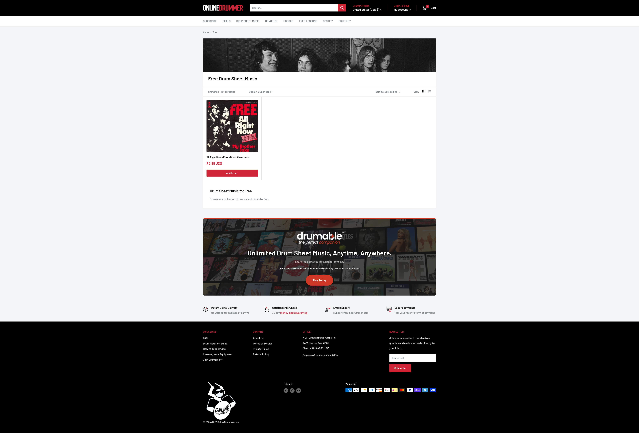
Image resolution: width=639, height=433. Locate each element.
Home (206, 32)
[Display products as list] (429, 91)
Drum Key (345, 20)
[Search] (342, 7)
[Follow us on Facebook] (286, 390)
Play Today (319, 280)
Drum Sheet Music (247, 20)
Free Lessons (308, 20)
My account (401, 9)
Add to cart (232, 173)
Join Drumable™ (213, 359)
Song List (271, 20)
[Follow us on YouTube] (298, 390)
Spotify (328, 20)
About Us (258, 337)
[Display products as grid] (423, 91)
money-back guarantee (293, 312)
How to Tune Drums (214, 348)
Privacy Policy (261, 348)
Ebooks (288, 20)
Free (215, 32)
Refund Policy (261, 354)
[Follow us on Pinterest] (292, 390)
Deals (226, 20)
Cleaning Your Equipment (218, 354)
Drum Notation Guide (215, 343)
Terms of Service (263, 343)
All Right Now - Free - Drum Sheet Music (228, 157)
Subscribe (210, 20)
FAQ (205, 337)
